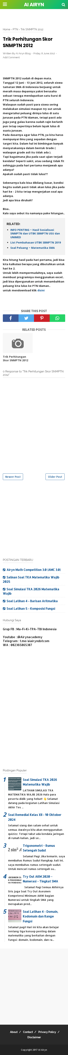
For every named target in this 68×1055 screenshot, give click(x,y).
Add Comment (11, 57)
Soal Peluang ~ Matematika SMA (32, 248)
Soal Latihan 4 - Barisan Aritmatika (32, 601)
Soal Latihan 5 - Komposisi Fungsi (31, 608)
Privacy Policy (47, 1032)
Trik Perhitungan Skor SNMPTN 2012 (15, 358)
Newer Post (13, 476)
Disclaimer (34, 1037)
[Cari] (63, 4)
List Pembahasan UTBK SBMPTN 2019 (35, 242)
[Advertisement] (34, 18)
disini (41, 290)
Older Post (55, 476)
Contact (28, 1032)
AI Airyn (34, 4)
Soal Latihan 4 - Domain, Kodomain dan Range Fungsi (40, 916)
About (14, 1032)
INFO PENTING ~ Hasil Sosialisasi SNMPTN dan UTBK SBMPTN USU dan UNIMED (35, 233)
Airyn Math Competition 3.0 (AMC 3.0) (34, 570)
